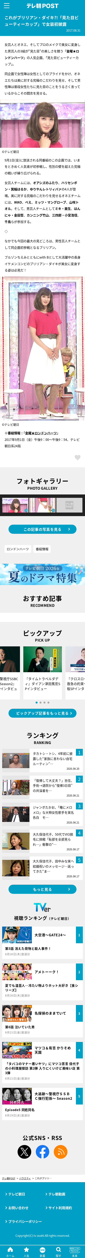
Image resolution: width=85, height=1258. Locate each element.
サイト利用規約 (60, 1207)
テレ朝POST (42, 6)
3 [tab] (44, 703)
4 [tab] (48, 703)
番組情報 (42, 548)
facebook (42, 1152)
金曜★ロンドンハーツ (41, 433)
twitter (24, 1152)
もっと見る (42, 889)
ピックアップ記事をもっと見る (42, 713)
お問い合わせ (18, 1207)
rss (60, 1152)
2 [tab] (41, 703)
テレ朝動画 (56, 1193)
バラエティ (25, 1178)
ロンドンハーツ (18, 548)
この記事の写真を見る (43, 529)
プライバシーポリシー (25, 1221)
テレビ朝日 (16, 1193)
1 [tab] (37, 703)
